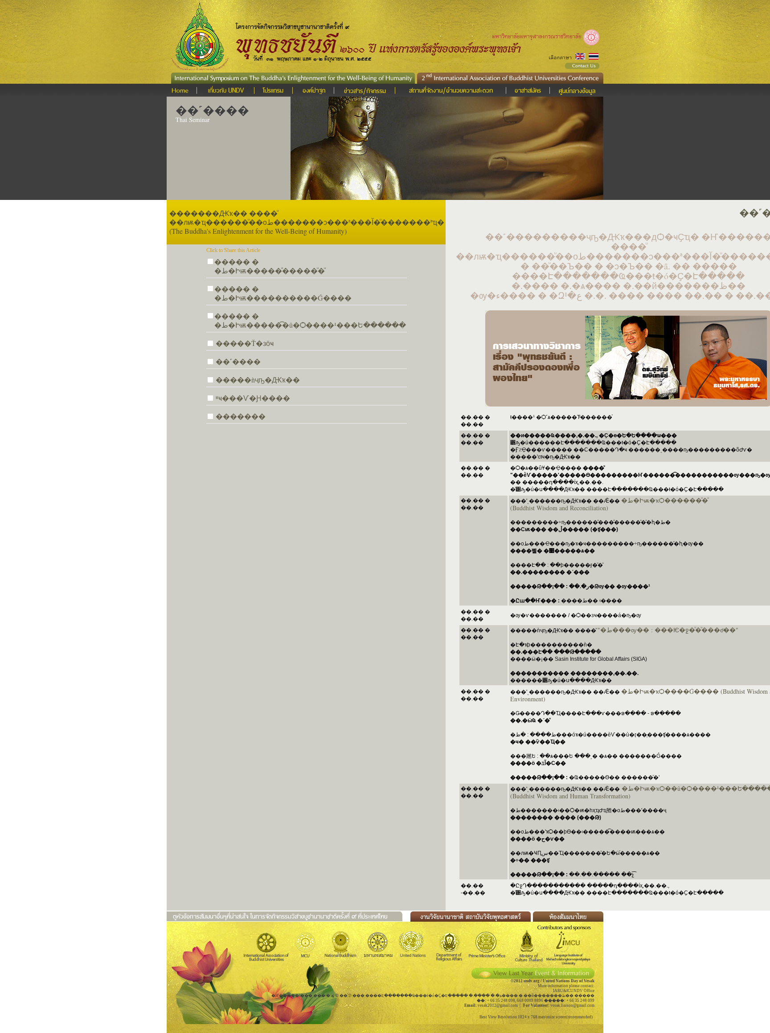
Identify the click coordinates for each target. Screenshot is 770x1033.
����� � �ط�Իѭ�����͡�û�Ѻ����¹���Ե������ (310, 320)
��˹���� (238, 361)
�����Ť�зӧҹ (245, 343)
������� (241, 416)
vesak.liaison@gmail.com (572, 1005)
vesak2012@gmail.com (498, 1005)
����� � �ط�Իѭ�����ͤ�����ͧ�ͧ (269, 266)
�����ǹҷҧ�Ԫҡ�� (258, 379)
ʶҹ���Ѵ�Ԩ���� (253, 398)
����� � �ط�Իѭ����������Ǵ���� (283, 293)
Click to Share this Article (233, 250)
